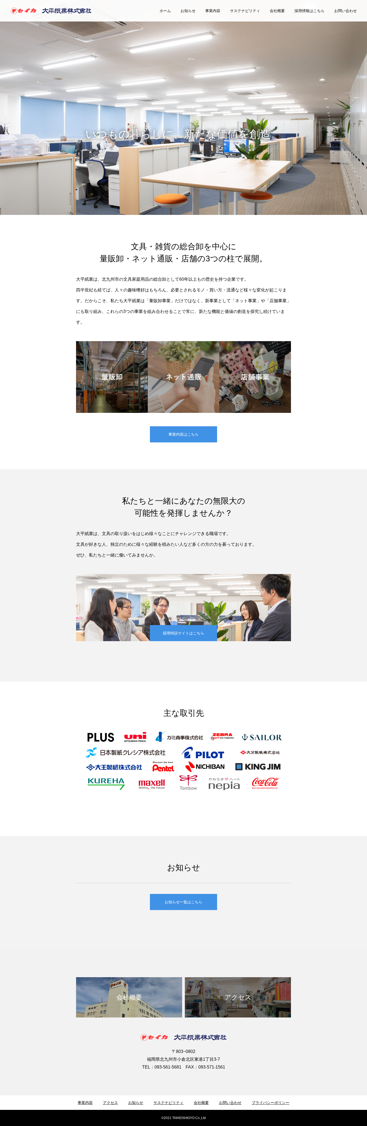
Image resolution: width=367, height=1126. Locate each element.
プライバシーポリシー (270, 1102)
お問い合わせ (345, 11)
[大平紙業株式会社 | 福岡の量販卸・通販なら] (51, 11)
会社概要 (277, 11)
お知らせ (188, 11)
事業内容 (212, 11)
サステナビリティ (245, 11)
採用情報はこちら (309, 11)
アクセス (110, 1102)
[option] (183, 134)
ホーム (165, 11)
